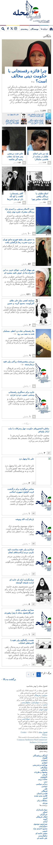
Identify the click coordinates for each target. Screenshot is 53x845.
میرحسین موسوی (40, 824)
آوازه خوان (43, 709)
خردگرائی (43, 814)
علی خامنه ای (42, 838)
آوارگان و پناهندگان (40, 756)
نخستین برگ (51, 28)
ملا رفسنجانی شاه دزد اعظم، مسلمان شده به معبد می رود (18, 332)
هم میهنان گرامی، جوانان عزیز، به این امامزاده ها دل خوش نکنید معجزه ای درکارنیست (18, 271)
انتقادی (44, 763)
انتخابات (44, 760)
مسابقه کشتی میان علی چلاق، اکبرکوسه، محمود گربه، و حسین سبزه (20, 302)
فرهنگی (37, 695)
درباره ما (44, 29)
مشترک (11, 28)
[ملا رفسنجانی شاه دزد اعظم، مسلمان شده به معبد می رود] (43, 343)
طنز (45, 789)
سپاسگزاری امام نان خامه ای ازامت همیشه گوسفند (21, 581)
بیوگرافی (43, 767)
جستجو (3, 28)
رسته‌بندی (24, 29)
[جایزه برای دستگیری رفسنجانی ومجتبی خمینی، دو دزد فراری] (43, 404)
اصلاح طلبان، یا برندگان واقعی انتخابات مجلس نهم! (40, 197)
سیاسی (44, 695)
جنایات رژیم (42, 779)
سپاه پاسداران (41, 810)
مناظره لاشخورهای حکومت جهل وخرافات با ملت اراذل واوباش (28, 430)
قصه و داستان (42, 793)
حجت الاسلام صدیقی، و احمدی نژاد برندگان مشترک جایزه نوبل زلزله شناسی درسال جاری (19, 210)
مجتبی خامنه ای (41, 833)
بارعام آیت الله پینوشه (25, 519)
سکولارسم (26, 702)
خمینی (44, 831)
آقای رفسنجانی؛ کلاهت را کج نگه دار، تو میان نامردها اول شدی (15, 197)
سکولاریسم (42, 836)
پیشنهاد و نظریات (40, 772)
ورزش (45, 803)
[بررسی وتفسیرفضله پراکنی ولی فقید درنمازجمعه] (43, 374)
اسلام (45, 812)
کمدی (45, 798)
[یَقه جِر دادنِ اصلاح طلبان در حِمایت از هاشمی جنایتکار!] (39, 143)
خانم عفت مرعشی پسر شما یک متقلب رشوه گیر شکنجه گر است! (15, 158)
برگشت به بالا (9, 679)
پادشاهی (44, 770)
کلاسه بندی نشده (40, 796)
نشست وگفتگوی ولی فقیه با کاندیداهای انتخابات (22, 641)
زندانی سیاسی (41, 784)
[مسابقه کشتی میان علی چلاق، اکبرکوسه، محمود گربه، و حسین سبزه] (43, 313)
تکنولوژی (43, 777)
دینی (45, 782)
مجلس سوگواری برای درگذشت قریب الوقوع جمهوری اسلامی (20, 490)
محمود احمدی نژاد (40, 829)
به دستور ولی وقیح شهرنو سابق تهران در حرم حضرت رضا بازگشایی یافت (18, 241)
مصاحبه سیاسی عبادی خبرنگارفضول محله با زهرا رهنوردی (19, 611)
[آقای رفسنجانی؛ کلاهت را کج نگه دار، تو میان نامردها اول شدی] (14, 183)
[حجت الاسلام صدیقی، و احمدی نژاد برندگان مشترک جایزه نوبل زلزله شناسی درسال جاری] (43, 221)
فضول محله (26, 10)
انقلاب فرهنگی (41, 817)
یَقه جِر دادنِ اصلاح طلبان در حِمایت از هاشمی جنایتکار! (40, 158)
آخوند (45, 819)
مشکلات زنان (42, 800)
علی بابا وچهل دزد (26, 459)
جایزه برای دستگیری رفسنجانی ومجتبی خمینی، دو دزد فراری (20, 393)
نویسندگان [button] (34, 29)
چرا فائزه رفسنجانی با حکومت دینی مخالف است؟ (27, 75)
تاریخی (44, 774)
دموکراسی (35, 702)
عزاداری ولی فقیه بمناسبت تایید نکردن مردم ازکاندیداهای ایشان (21, 550)
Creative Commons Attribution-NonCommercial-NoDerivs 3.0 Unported (32, 739)
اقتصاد (44, 758)
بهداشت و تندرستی (40, 765)
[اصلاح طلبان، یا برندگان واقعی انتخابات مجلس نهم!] (39, 181)
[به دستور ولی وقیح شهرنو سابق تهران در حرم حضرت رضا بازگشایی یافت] (43, 251)
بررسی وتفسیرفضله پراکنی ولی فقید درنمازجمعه (18, 363)
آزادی (45, 705)
